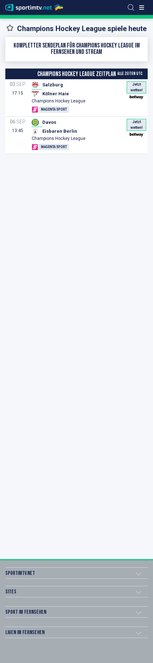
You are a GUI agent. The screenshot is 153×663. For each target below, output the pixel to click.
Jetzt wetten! (137, 87)
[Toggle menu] (142, 7)
